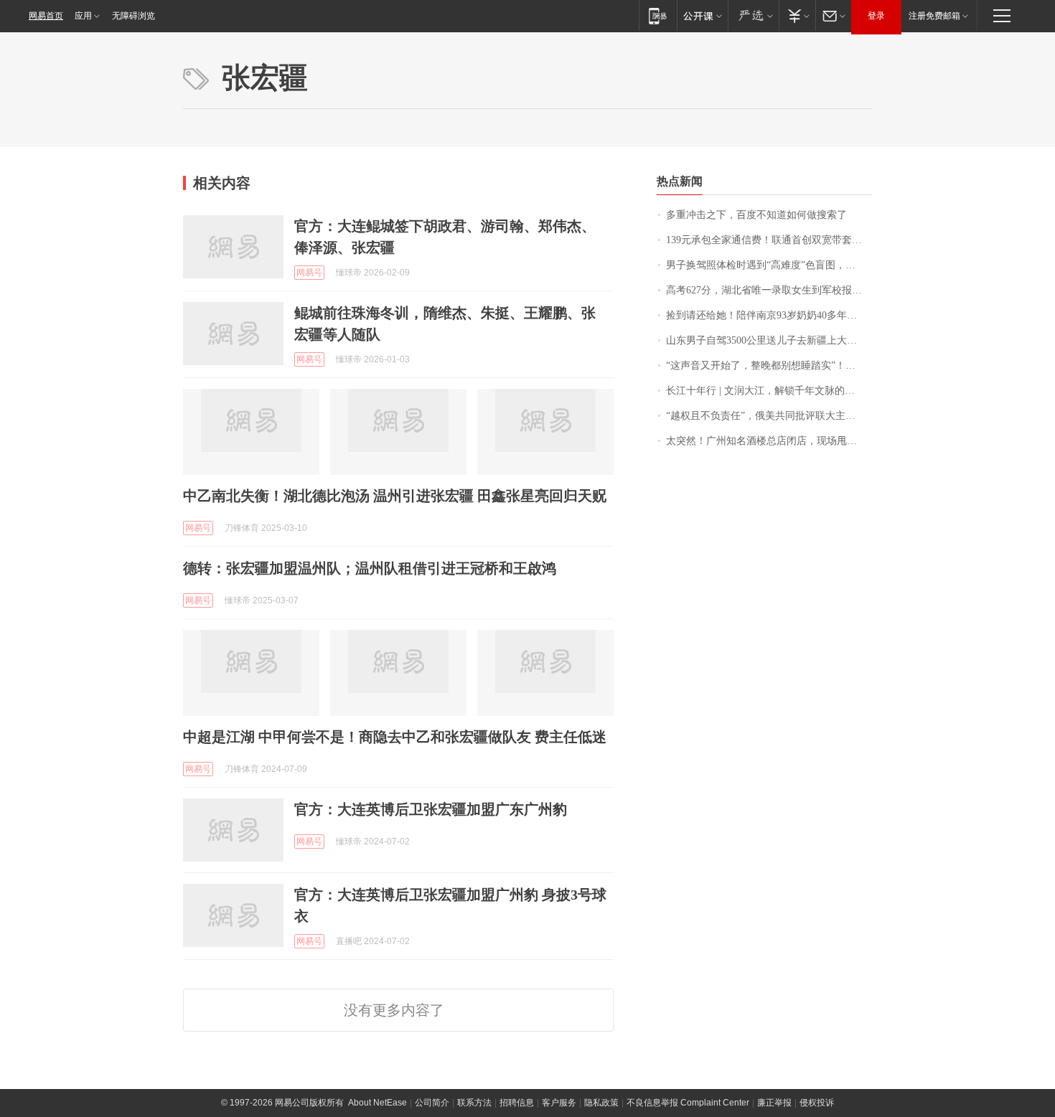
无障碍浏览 (133, 16)
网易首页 (46, 16)
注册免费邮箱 (934, 16)
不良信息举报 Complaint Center (688, 1103)
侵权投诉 (817, 1103)
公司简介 (432, 1103)
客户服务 (559, 1103)
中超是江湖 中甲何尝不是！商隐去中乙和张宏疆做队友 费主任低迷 (394, 737)
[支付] (797, 15)
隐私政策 (601, 1103)
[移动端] (658, 15)
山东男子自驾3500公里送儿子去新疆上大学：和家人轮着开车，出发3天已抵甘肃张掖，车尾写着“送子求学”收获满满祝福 (769, 340)
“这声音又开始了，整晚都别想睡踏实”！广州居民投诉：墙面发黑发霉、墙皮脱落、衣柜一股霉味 (769, 365)
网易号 (309, 273)
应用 (83, 16)
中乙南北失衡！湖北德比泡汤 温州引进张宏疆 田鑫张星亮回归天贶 (394, 496)
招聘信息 (517, 1103)
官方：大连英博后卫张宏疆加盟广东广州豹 (430, 809)
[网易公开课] (702, 15)
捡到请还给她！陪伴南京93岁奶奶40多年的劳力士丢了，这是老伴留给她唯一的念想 (769, 315)
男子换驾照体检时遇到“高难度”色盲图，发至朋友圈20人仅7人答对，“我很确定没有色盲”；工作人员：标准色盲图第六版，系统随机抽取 (769, 265)
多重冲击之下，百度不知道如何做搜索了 (756, 214)
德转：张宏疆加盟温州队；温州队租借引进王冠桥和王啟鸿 (369, 568)
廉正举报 (774, 1103)
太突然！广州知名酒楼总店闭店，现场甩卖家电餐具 (769, 440)
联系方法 (474, 1103)
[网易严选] (753, 15)
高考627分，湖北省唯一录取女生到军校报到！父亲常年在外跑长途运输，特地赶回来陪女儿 (769, 290)
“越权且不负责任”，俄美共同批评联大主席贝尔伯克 (769, 415)
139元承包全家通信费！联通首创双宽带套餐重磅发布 (769, 240)
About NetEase (377, 1103)
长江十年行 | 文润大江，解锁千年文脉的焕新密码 (769, 390)
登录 (876, 16)
